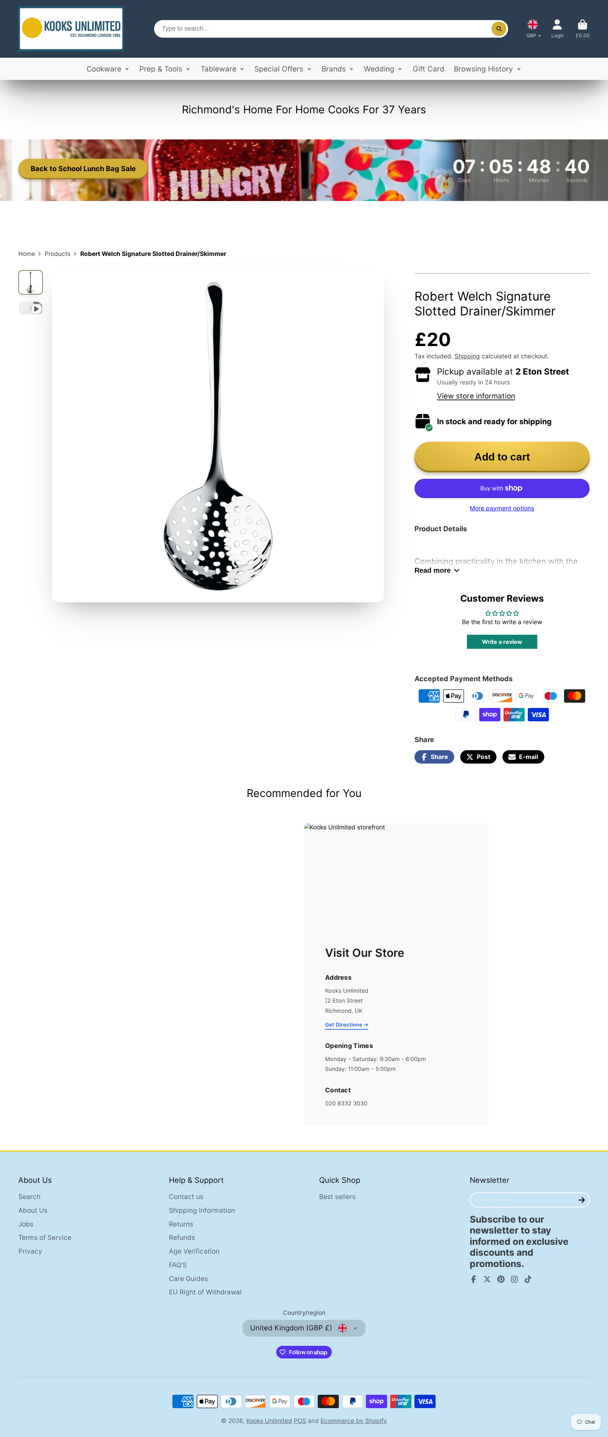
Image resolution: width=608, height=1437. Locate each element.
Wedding (379, 68)
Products (57, 253)
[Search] (499, 28)
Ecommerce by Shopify (354, 1420)
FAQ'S (178, 1265)
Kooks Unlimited (269, 1420)
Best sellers (337, 1197)
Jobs (25, 1224)
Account (557, 28)
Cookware (104, 68)
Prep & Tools (160, 68)
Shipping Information (202, 1210)
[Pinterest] (501, 1279)
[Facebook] (473, 1279)
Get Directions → (346, 1024)
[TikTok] (528, 1279)
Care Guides (188, 1279)
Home (26, 253)
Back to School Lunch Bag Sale (83, 168)
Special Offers (278, 68)
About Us (33, 1210)
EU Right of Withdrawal (205, 1292)
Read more (432, 570)
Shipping (467, 356)
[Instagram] (514, 1279)
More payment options (502, 508)
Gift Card (428, 68)
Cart (583, 28)
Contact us (186, 1197)
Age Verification (194, 1251)
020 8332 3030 (346, 1103)
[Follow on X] (487, 1279)
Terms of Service (44, 1238)
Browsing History (483, 68)
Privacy (30, 1251)
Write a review (502, 641)
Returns (181, 1224)
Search (29, 1197)
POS (300, 1420)
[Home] (71, 29)
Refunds (182, 1238)
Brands (334, 68)
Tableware (218, 68)
